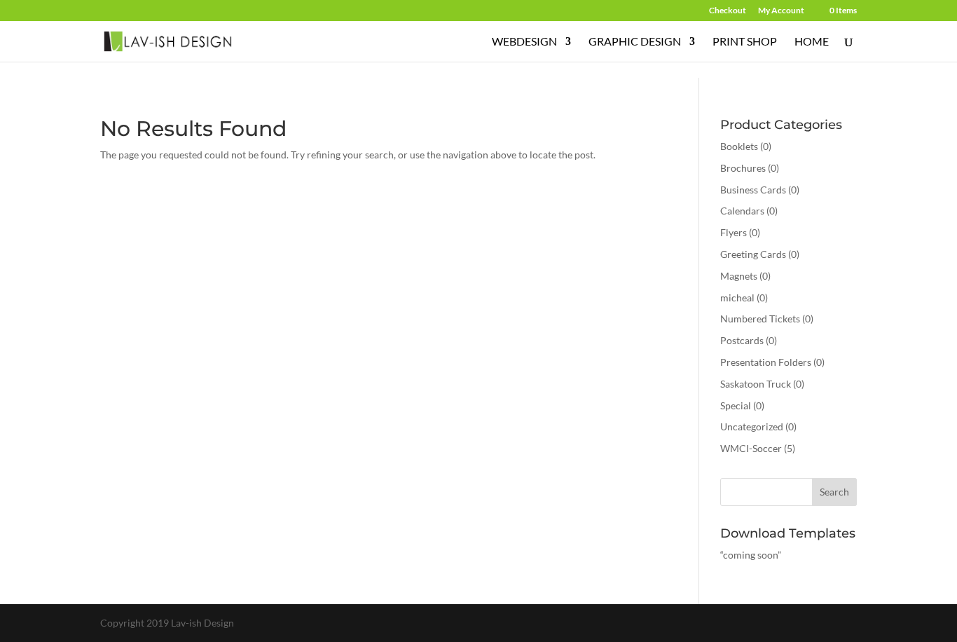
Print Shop (744, 42)
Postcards (742, 340)
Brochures (743, 168)
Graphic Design (634, 42)
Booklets (739, 146)
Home (811, 42)
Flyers (733, 232)
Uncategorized (751, 426)
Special (735, 405)
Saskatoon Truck (755, 384)
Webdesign (524, 42)
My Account (781, 10)
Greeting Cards (753, 254)
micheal (737, 297)
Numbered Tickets (760, 319)
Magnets (738, 276)
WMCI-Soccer (751, 448)
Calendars (742, 211)
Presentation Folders (765, 362)
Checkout (727, 10)
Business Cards (753, 190)
